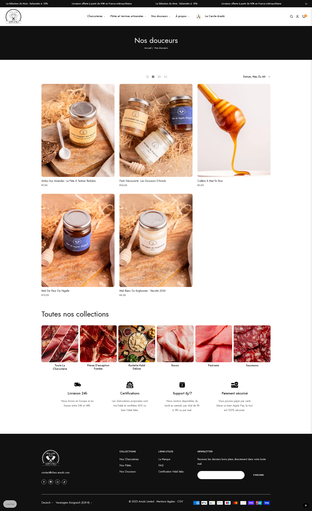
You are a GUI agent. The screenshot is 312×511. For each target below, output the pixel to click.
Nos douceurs (127, 471)
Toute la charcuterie (60, 367)
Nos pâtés (125, 465)
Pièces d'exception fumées (98, 367)
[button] (111, 89)
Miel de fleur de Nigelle (55, 291)
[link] (161, 16)
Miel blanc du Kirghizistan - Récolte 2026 (142, 291)
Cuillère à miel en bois (210, 181)
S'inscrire (258, 474)
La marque (164, 459)
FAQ (160, 465)
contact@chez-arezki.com (55, 472)
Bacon (175, 365)
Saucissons (252, 365)
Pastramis (213, 365)
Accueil (147, 48)
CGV (180, 501)
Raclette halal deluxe (137, 367)
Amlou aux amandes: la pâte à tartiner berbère (68, 181)
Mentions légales (166, 501)
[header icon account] (297, 16)
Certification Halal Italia (170, 471)
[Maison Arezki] (13, 16)
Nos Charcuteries (129, 459)
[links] (59, 343)
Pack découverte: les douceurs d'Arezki (142, 181)
